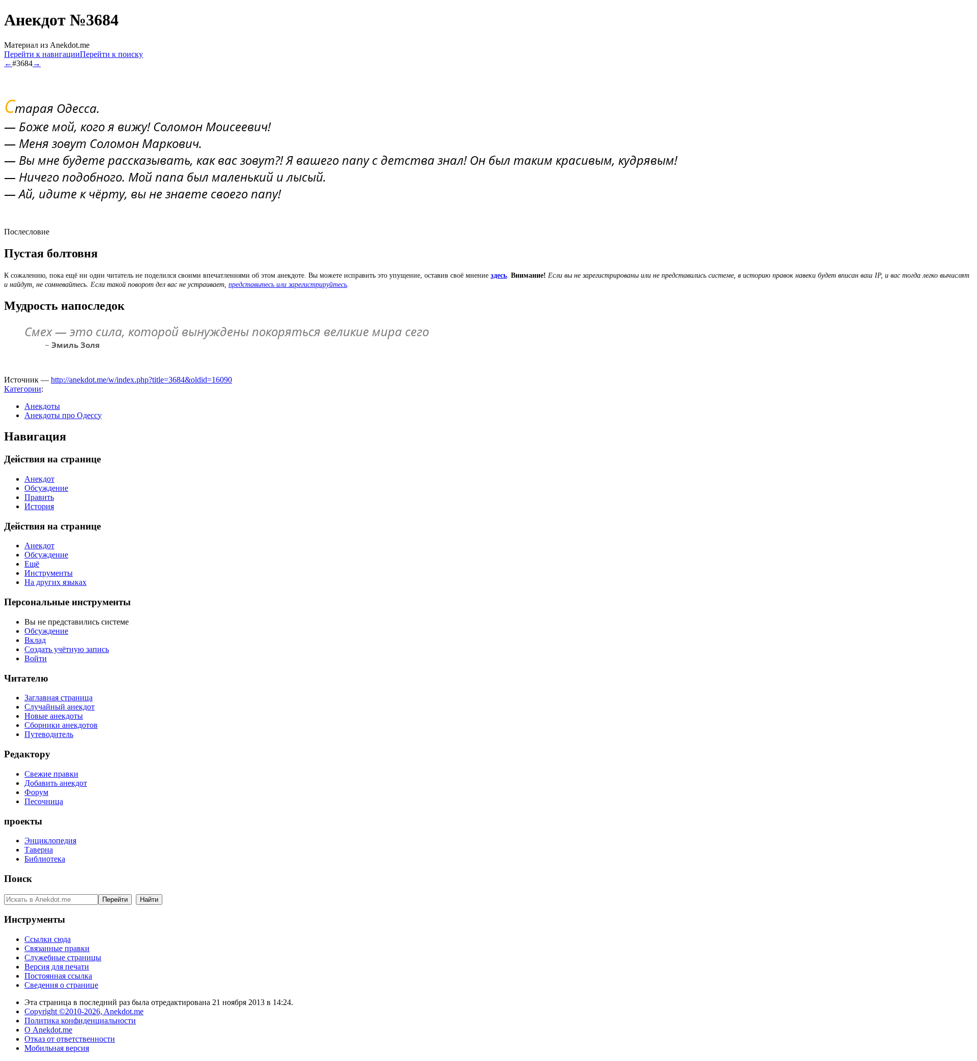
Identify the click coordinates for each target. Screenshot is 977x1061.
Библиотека (44, 858)
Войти (35, 658)
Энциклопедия (50, 840)
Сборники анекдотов (61, 725)
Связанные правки (57, 948)
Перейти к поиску (111, 54)
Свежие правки (51, 774)
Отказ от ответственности (69, 1039)
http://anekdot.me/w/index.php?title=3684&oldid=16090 (141, 379)
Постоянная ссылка (58, 975)
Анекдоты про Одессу (63, 415)
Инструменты (48, 573)
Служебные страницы (62, 957)
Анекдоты (42, 406)
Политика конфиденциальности (80, 1020)
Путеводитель (48, 734)
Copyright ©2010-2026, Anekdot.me (83, 1011)
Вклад (35, 640)
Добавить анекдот (55, 783)
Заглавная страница (58, 697)
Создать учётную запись (66, 649)
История (39, 506)
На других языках (55, 582)
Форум (36, 792)
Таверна (38, 849)
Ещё (31, 563)
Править (39, 497)
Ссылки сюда (47, 939)
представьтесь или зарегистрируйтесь (287, 284)
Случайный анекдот (59, 706)
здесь (499, 275)
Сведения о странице (61, 985)
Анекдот (39, 479)
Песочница (43, 801)
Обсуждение (46, 488)
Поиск (18, 878)
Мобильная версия (56, 1048)
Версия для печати (56, 966)
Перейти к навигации (42, 54)
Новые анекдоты (53, 716)
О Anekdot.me (48, 1029)
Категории (22, 389)
